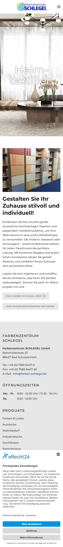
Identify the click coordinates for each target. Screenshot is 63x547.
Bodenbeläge (12, 448)
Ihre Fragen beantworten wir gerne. (30, 306)
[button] (58, 7)
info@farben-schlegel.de (30, 373)
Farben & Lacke (13, 418)
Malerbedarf (11, 430)
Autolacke (9, 424)
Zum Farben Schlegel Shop (24, 296)
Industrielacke (12, 436)
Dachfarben (11, 442)
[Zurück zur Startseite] (31, 7)
